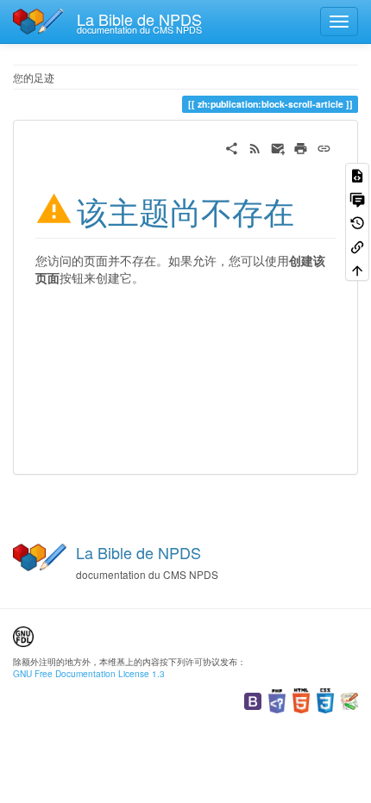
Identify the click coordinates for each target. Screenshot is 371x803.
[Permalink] (324, 146)
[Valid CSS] (325, 699)
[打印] (300, 146)
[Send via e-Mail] (278, 146)
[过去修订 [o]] (357, 222)
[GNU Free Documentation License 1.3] (23, 634)
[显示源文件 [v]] (357, 174)
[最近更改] (255, 146)
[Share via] (231, 146)
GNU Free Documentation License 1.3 (89, 673)
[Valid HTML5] (301, 699)
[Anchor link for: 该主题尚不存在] (310, 209)
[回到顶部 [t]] (357, 269)
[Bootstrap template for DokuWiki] (252, 699)
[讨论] (357, 198)
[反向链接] (357, 245)
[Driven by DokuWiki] (349, 699)
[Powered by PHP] (277, 699)
